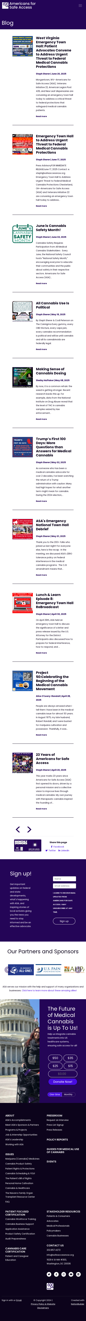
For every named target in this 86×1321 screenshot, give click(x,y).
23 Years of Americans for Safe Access (52, 758)
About (9, 1115)
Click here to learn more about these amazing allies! (49, 990)
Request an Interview (58, 1120)
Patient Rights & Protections (19, 1168)
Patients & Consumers (58, 1216)
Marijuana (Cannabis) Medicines (22, 1158)
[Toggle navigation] (80, 5)
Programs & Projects (16, 1129)
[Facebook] (56, 1274)
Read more (41, 116)
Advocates (52, 1221)
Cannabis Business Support (19, 1224)
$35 (70, 1058)
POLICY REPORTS (57, 1139)
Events (51, 1161)
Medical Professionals (58, 1225)
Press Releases (54, 1129)
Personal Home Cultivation (19, 1183)
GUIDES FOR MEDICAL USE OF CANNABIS (63, 1150)
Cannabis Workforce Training (20, 1219)
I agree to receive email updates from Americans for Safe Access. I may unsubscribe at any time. (64, 902)
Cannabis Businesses (58, 1235)
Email (19, 1300)
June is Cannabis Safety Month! (51, 227)
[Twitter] (49, 1274)
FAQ (7, 1201)
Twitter (52, 850)
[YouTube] (71, 1274)
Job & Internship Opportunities (21, 1134)
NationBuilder (77, 1304)
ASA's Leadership (14, 1139)
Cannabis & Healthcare (17, 1188)
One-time (55, 1094)
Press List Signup (55, 1124)
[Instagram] (63, 1274)
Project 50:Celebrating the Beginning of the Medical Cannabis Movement (52, 680)
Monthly (68, 1094)
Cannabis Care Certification (15, 1250)
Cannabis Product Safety (18, 1163)
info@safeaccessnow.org (60, 1254)
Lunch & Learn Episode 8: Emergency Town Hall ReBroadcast (54, 600)
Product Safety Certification (20, 1233)
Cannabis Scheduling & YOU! (20, 1173)
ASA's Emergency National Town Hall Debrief (52, 525)
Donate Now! (62, 1082)
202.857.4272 (53, 1250)
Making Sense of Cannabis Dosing (51, 371)
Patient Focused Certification (17, 1213)
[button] (8, 969)
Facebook (58, 846)
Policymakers (54, 1230)
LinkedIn (65, 850)
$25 (55, 1066)
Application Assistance (17, 1228)
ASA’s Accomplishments (18, 1120)
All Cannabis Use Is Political (52, 305)
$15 (70, 1066)
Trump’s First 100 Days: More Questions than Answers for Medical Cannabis (53, 447)
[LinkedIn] (78, 1274)
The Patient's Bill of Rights (18, 1178)
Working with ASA (14, 1144)
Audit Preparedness (15, 1238)
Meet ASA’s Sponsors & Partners (22, 1124)
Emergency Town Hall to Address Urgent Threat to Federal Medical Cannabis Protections (54, 144)
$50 (55, 1058)
